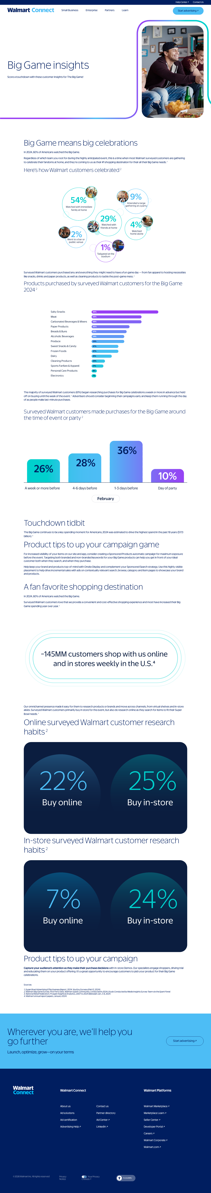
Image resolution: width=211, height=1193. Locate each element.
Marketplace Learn (155, 1113)
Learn (125, 10)
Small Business (69, 10)
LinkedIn (102, 1127)
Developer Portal (154, 1127)
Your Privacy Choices (94, 1178)
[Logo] (30, 10)
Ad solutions (67, 1113)
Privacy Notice (62, 1178)
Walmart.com (152, 1147)
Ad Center (103, 1120)
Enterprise (91, 10)
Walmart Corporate (155, 1140)
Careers (149, 1133)
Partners (109, 10)
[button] (88, 1090)
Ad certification (68, 1120)
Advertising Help (70, 1127)
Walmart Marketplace (156, 1106)
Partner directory (106, 1113)
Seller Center (152, 1120)
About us (65, 1106)
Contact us (102, 1106)
